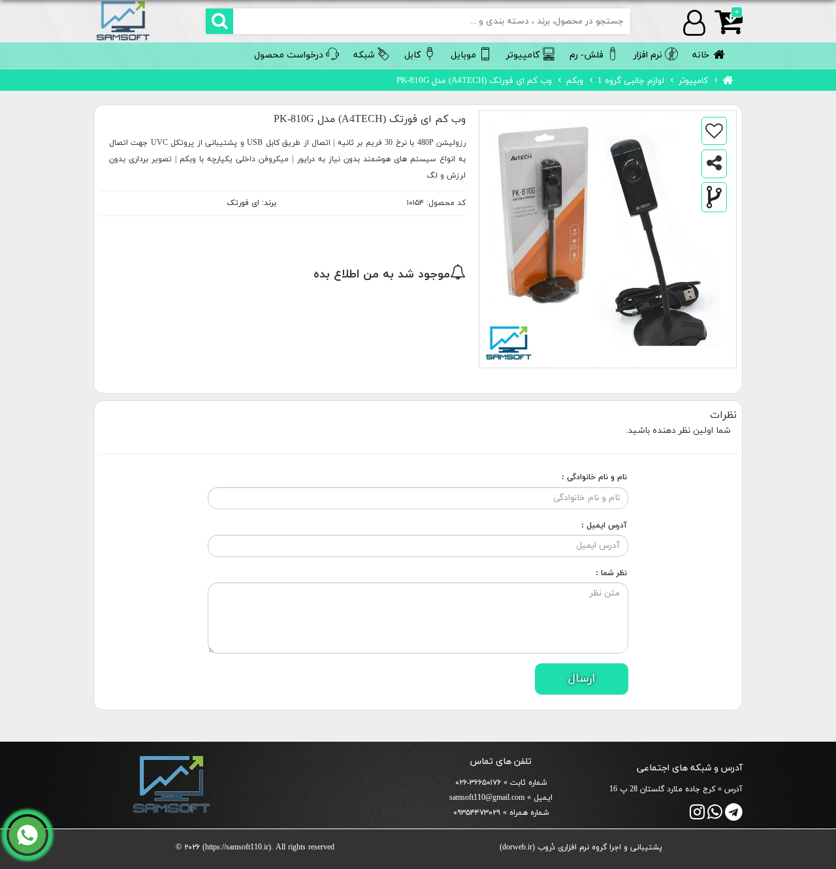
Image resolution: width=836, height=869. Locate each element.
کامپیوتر (693, 81)
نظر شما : (611, 573)
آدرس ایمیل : (604, 525)
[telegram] (734, 816)
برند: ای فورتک (251, 203)
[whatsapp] (714, 816)
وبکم (574, 81)
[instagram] (697, 816)
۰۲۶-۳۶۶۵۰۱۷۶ (478, 783)
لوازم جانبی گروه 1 (631, 81)
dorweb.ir (517, 847)
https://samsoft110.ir (236, 847)
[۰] (724, 30)
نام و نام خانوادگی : (594, 477)
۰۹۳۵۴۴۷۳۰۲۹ (476, 813)
